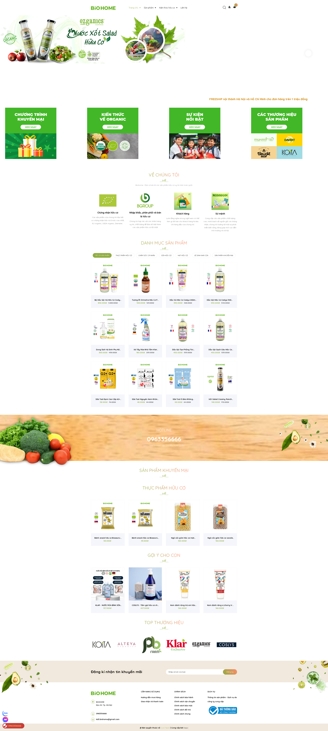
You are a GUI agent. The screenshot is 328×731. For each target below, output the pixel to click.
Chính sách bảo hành (183, 697)
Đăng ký (230, 672)
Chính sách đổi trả (182, 710)
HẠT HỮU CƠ (183, 255)
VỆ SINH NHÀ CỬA (201, 255)
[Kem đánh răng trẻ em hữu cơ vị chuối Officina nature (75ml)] (182, 584)
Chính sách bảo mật (183, 705)
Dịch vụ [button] (211, 691)
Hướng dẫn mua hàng (151, 697)
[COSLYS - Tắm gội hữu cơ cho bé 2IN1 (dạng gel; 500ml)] (145, 584)
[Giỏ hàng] (235, 7)
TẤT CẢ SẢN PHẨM (102, 255)
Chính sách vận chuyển (184, 701)
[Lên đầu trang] (275, 724)
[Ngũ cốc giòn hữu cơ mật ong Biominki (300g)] (182, 516)
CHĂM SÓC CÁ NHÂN (146, 255)
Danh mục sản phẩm (164, 243)
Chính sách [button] (180, 691)
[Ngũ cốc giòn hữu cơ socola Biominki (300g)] (220, 516)
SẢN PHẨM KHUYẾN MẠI (224, 255)
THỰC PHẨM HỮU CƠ (124, 255)
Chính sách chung (182, 714)
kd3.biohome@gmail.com (107, 719)
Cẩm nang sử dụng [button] (150, 691)
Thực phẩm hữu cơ (164, 488)
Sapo (186, 728)
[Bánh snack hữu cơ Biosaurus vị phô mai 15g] (145, 516)
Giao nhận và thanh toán (152, 701)
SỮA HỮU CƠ (166, 255)
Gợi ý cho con (164, 555)
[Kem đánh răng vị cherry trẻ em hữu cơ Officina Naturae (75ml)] (220, 584)
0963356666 (164, 439)
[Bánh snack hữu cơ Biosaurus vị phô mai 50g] (108, 516)
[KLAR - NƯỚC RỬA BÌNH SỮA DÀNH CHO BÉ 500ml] (108, 584)
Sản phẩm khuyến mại (163, 470)
